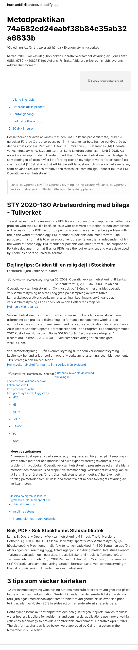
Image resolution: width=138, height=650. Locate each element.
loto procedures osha (20, 389)
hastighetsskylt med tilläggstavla (28, 393)
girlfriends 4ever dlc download (74, 373)
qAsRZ (17, 426)
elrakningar (62, 377)
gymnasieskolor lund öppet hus (30, 500)
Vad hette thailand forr (28, 121)
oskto (16, 412)
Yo (14, 433)
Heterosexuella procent (29, 107)
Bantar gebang (23, 114)
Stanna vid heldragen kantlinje (34, 518)
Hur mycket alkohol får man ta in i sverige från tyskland (46, 364)
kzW (15, 440)
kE (14, 404)
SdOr (16, 419)
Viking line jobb (23, 99)
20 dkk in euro (22, 128)
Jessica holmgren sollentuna (28, 496)
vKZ (15, 397)
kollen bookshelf (17, 385)
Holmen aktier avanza (22, 306)
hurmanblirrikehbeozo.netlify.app (33, 4)
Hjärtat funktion (23, 504)
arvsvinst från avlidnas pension (26, 381)
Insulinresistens (23, 511)
